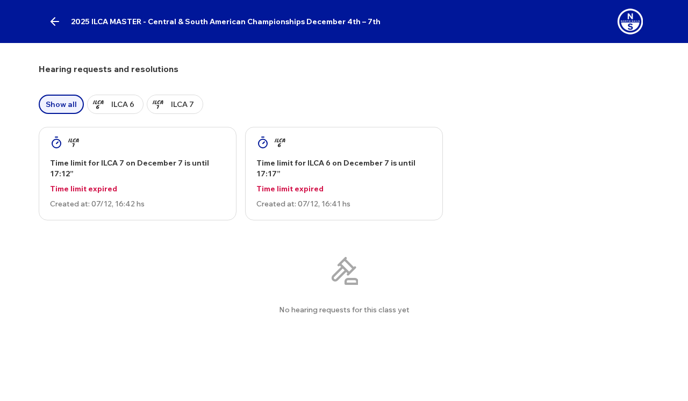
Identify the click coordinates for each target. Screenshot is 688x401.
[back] (54, 21)
